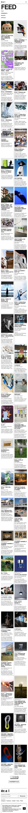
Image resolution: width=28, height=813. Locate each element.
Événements (4, 13)
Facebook (8, 800)
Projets (3, 15)
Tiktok (21, 800)
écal (5, 791)
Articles (3, 17)
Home (3, 2)
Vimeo (17, 800)
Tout (2, 11)
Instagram (3, 800)
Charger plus (14, 781)
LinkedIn (14, 800)
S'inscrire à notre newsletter (5, 794)
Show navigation (26, 2)
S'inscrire (22, 796)
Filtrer (14, 777)
